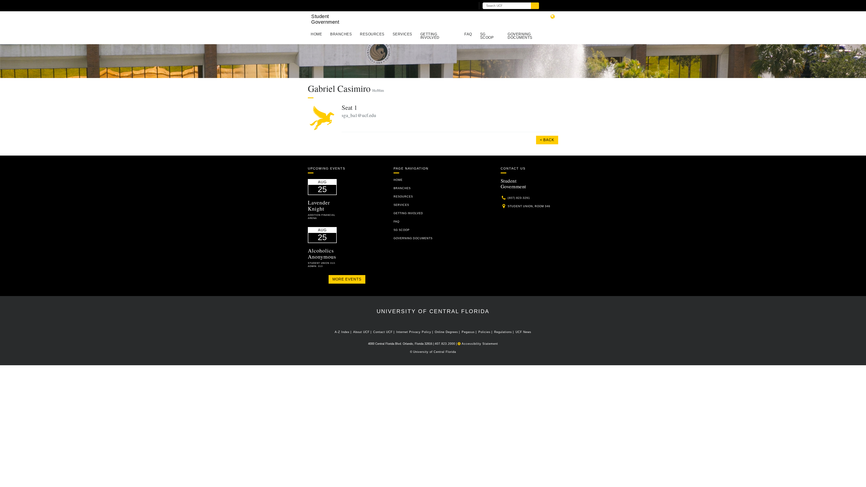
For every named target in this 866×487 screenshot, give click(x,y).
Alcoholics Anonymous (322, 253)
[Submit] (535, 5)
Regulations (503, 332)
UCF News (523, 332)
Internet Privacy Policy (413, 332)
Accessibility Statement (479, 343)
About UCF (361, 332)
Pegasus (468, 332)
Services (402, 34)
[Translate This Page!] (552, 16)
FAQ (468, 34)
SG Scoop (487, 35)
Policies (484, 332)
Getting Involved (430, 35)
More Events (347, 279)
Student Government (325, 19)
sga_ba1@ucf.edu (359, 115)
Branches (341, 34)
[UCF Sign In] (462, 6)
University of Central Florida (433, 311)
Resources (372, 34)
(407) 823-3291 (519, 198)
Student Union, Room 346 (529, 206)
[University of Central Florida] (360, 5)
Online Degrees (446, 332)
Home (316, 34)
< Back (547, 140)
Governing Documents (520, 35)
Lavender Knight (319, 205)
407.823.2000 (445, 343)
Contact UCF (383, 332)
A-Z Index (342, 332)
